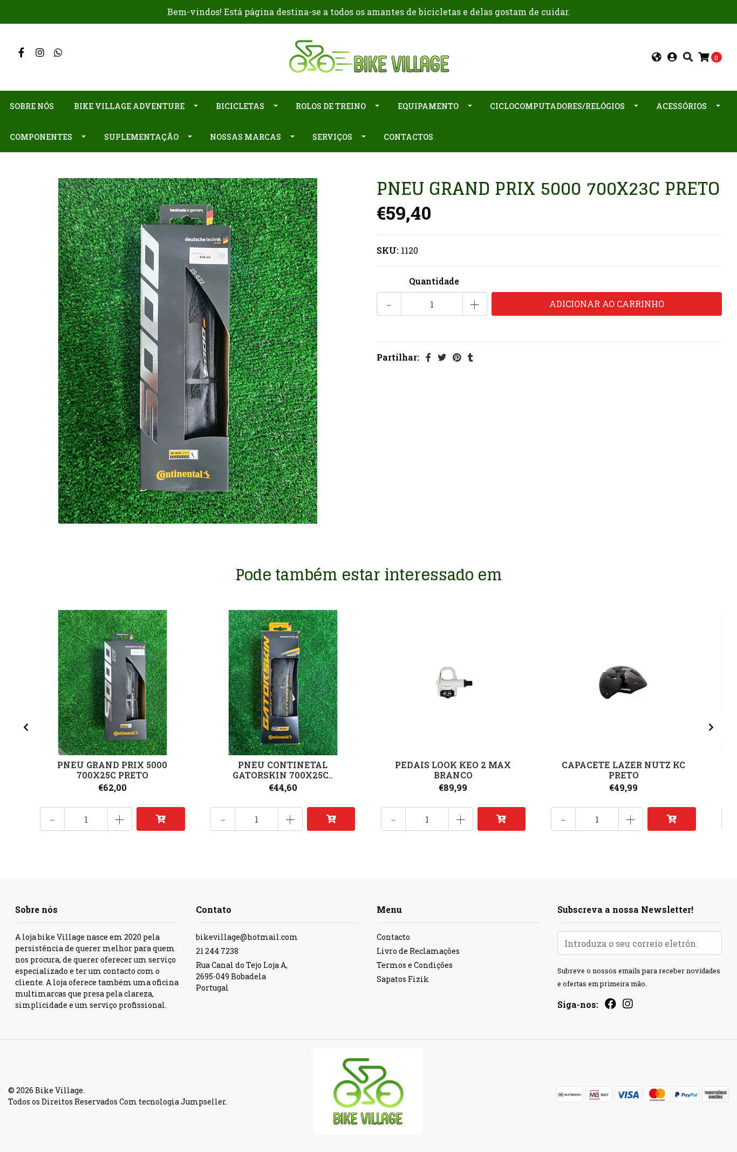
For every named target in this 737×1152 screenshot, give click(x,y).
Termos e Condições (415, 965)
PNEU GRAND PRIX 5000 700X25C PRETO (112, 770)
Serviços (332, 137)
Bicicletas (240, 106)
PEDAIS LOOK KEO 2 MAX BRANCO (453, 770)
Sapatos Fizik (403, 979)
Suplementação (141, 137)
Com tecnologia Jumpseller (172, 1101)
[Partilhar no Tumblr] (470, 357)
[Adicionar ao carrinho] (161, 819)
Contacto (393, 937)
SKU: (388, 250)
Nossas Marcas (245, 137)
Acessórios (681, 106)
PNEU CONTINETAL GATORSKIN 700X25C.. (283, 770)
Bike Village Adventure (129, 106)
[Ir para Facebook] (21, 52)
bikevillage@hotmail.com (247, 937)
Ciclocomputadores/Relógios (557, 106)
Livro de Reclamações (418, 951)
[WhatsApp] (58, 52)
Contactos (408, 137)
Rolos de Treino (331, 106)
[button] (656, 57)
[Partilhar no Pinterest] (457, 357)
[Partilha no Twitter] (442, 357)
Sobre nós (32, 106)
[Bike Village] (368, 56)
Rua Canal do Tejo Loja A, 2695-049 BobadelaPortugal (242, 976)
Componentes (41, 137)
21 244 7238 (217, 951)
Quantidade (434, 281)
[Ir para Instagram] (40, 52)
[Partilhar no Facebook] (428, 357)
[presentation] (26, 727)
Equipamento (428, 106)
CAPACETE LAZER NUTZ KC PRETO (623, 770)
